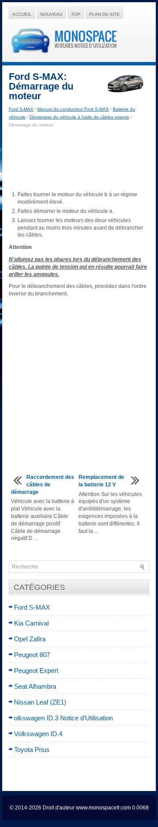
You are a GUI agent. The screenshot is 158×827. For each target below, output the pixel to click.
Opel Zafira (30, 639)
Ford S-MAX (21, 109)
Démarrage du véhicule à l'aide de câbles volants (79, 117)
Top (75, 14)
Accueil (22, 14)
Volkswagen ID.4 (38, 733)
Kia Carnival (31, 623)
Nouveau (51, 14)
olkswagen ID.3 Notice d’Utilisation (63, 718)
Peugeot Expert (36, 670)
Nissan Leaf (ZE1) (40, 702)
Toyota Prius (32, 749)
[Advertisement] (79, 159)
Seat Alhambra (35, 686)
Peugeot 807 (32, 654)
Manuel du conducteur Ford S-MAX (73, 109)
